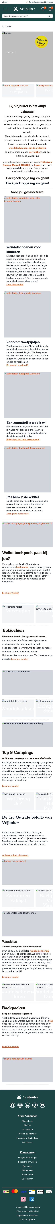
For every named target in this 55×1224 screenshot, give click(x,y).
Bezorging (27, 1166)
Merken (27, 1125)
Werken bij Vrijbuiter (27, 1134)
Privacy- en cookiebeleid (28, 1211)
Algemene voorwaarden (27, 1215)
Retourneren (27, 1170)
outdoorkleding (37, 147)
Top (18, 88)
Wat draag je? (18, 801)
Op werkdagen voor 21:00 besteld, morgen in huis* (29, 2)
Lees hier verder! (10, 593)
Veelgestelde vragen (27, 1157)
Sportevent (27, 1142)
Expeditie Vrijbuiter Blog (27, 1138)
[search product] (49, 16)
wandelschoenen (18, 147)
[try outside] (27, 872)
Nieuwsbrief (27, 1129)
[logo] (24, 9)
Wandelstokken (18, 708)
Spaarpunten (27, 1174)
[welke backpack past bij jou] (27, 534)
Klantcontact (27, 1152)
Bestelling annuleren (27, 1162)
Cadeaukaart (27, 1179)
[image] (27, 219)
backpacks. (22, 567)
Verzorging (18, 610)
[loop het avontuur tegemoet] (27, 1069)
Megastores (27, 1121)
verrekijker (35, 151)
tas (51, 1020)
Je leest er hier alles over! (15, 855)
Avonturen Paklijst (18, 898)
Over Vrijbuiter (27, 1116)
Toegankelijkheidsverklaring (27, 1207)
